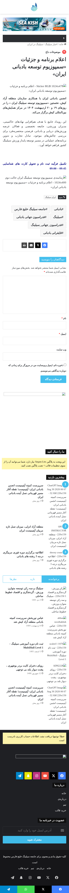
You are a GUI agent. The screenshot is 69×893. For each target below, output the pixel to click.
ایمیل (62, 334)
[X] (38, 245)
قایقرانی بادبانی (52, 232)
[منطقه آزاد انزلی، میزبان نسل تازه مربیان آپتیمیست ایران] (56, 536)
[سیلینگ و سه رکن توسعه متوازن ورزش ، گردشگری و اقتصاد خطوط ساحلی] (56, 600)
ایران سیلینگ (50, 197)
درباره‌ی (62, 799)
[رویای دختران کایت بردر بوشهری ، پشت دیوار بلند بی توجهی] (56, 673)
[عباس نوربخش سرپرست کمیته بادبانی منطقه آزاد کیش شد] (56, 627)
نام (63, 318)
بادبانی (58, 209)
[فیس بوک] (44, 245)
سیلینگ (57, 217)
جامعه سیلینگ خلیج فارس (30, 209)
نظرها (13, 579)
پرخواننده (54, 579)
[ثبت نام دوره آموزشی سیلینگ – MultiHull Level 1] (56, 651)
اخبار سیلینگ (51, 44)
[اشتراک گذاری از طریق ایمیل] (31, 245)
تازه (32, 579)
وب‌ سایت (61, 349)
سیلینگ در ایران (35, 44)
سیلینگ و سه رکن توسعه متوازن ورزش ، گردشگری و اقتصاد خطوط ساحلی (24, 592)
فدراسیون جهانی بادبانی (30, 217)
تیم (64, 804)
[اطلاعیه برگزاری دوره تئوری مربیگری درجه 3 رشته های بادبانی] (56, 560)
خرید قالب (60, 810)
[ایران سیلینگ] (24, 7)
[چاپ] (24, 245)
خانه (61, 44)
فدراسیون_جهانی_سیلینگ (46, 224)
